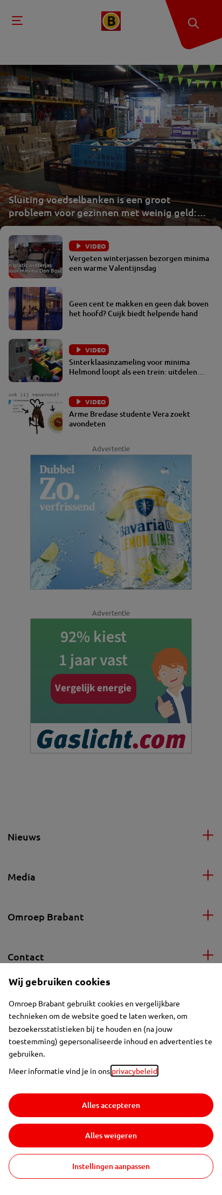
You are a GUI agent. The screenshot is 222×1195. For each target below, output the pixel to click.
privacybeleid (134, 1071)
